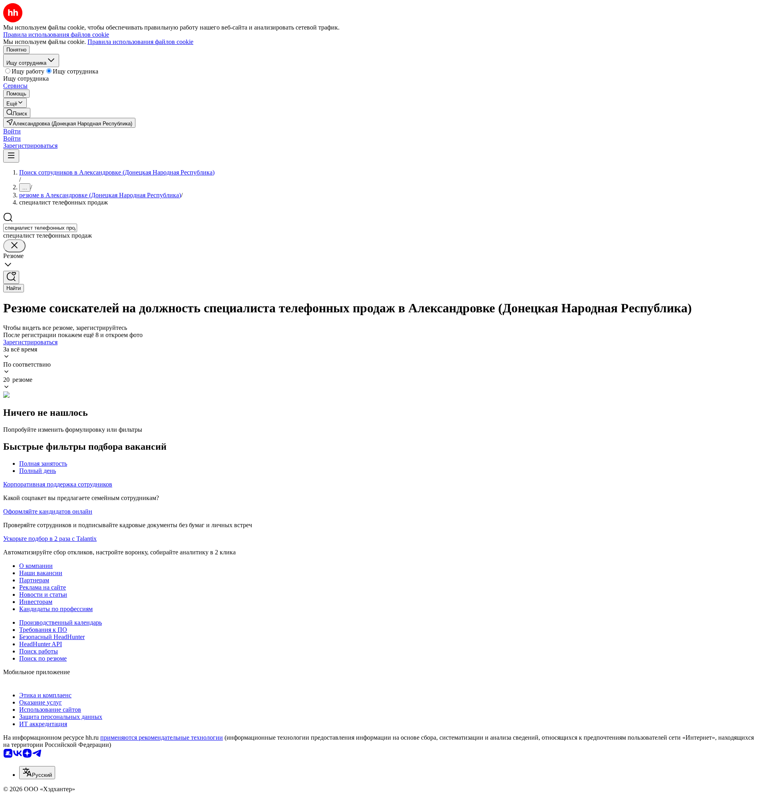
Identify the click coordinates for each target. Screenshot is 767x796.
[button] (12, 131)
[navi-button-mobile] (11, 156)
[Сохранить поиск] (11, 277)
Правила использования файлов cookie (140, 41)
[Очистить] (14, 245)
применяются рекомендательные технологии (161, 737)
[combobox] (40, 228)
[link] (16, 113)
